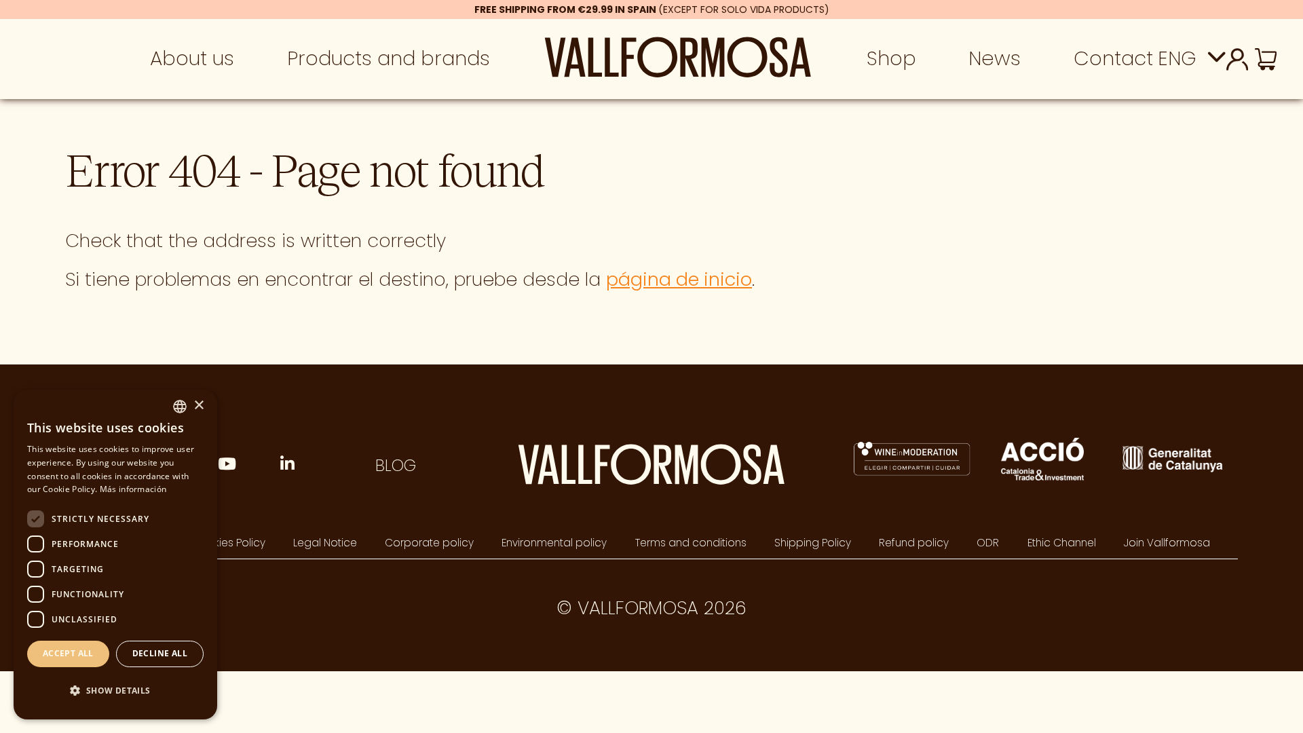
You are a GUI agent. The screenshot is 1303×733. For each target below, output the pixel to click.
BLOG (395, 465)
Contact (1113, 58)
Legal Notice (325, 542)
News (994, 58)
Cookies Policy (228, 542)
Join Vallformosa (1167, 542)
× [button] (198, 405)
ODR (988, 542)
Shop (891, 58)
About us (192, 58)
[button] (115, 691)
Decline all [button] (159, 653)
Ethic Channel (1061, 542)
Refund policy (914, 542)
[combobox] (180, 406)
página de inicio (679, 279)
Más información (133, 489)
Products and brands (388, 58)
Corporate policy (429, 542)
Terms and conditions (691, 542)
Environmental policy (554, 542)
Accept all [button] (68, 653)
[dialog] (115, 554)
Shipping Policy (812, 542)
